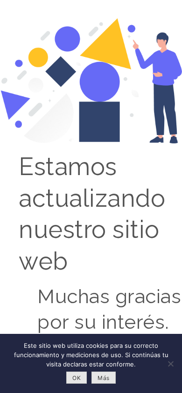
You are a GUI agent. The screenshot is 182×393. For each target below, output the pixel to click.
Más (104, 377)
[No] (170, 363)
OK (76, 377)
